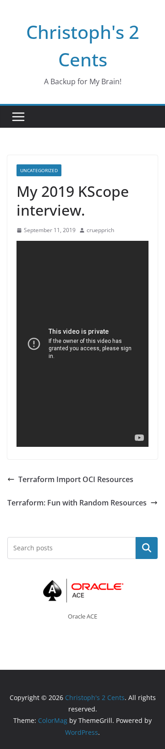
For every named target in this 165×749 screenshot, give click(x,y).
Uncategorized (39, 170)
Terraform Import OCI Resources (75, 479)
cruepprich (100, 230)
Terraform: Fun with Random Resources (77, 503)
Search (147, 548)
